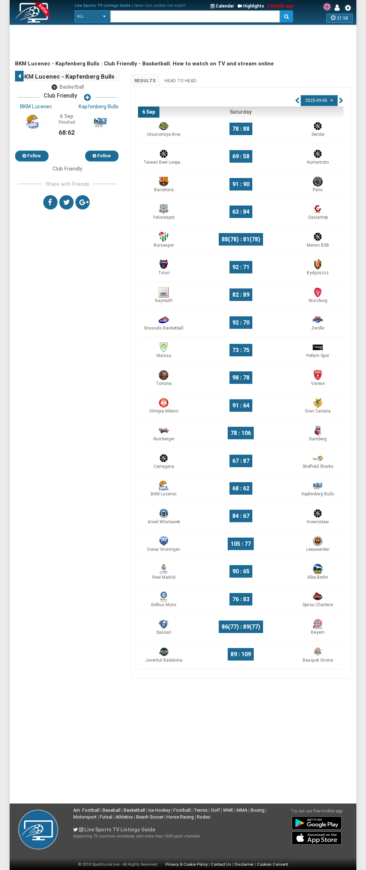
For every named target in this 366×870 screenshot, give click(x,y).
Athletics (124, 817)
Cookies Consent (272, 864)
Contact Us (221, 864)
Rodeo (204, 817)
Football (182, 810)
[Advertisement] (145, 43)
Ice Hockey (159, 810)
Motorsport (85, 817)
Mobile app (281, 6)
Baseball (111, 810)
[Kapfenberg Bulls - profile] (100, 121)
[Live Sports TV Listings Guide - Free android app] (317, 822)
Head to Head (180, 80)
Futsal (106, 817)
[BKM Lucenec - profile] (33, 121)
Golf (215, 810)
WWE (228, 810)
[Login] (339, 8)
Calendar (224, 6)
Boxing (257, 810)
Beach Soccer (149, 817)
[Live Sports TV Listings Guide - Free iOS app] (317, 837)
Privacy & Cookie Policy (186, 864)
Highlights (253, 6)
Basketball (134, 810)
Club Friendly (60, 95)
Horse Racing (180, 817)
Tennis (201, 810)
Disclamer (244, 864)
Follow (33, 155)
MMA (242, 810)
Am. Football (86, 810)
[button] (92, 16)
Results (145, 80)
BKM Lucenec (36, 106)
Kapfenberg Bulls (99, 106)
